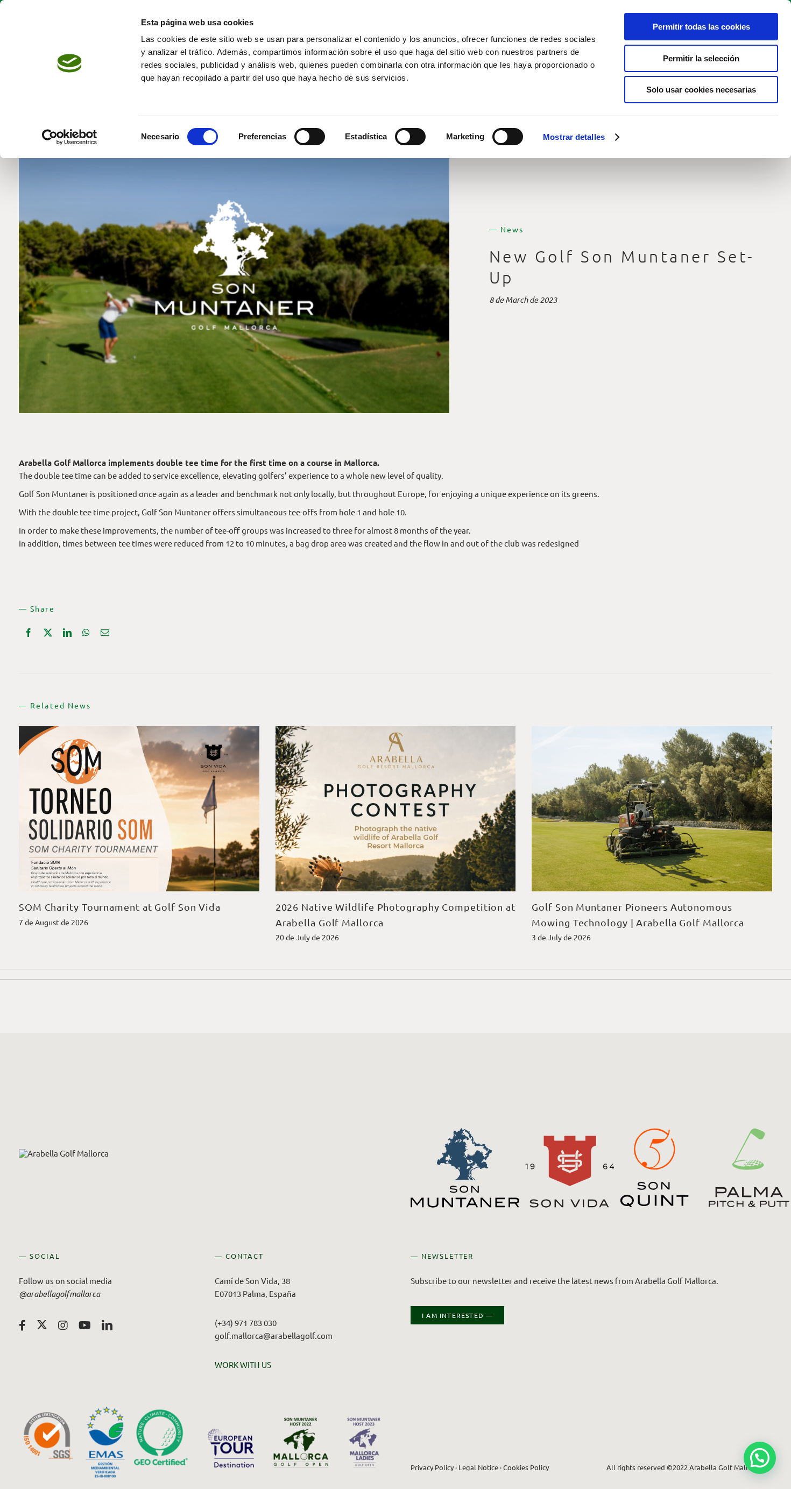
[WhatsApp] (86, 633)
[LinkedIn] (67, 633)
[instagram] (63, 1325)
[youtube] (85, 1325)
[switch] (309, 136)
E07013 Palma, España (255, 1293)
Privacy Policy (432, 1467)
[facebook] (22, 1325)
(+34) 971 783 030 (246, 1322)
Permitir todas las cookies (701, 26)
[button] (760, 1458)
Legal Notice (478, 1467)
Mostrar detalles (574, 136)
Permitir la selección (701, 58)
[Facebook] (28, 633)
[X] (48, 633)
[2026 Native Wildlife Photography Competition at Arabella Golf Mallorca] (396, 731)
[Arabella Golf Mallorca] (64, 1153)
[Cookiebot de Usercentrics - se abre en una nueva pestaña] (70, 137)
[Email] (105, 633)
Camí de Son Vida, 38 (252, 1280)
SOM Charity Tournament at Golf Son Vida (120, 906)
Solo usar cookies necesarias (701, 89)
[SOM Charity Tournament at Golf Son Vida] (139, 731)
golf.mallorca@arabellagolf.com (274, 1335)
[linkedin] (107, 1325)
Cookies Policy (526, 1467)
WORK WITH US (243, 1364)
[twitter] (42, 1324)
